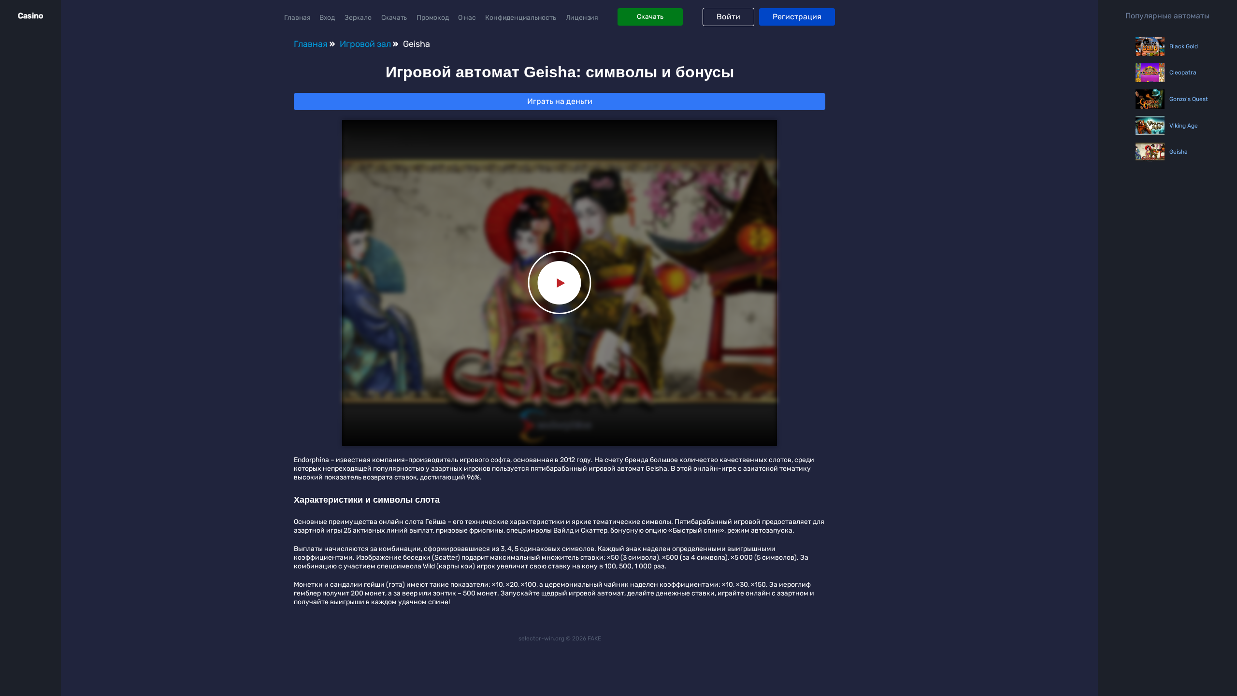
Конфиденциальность (520, 18)
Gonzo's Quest (1184, 99)
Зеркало (358, 18)
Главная (297, 18)
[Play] (559, 283)
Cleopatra (1182, 72)
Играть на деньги (559, 101)
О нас (466, 18)
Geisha (1178, 152)
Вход (327, 18)
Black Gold (1183, 46)
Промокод (432, 18)
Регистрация (797, 16)
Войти (728, 16)
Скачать (394, 18)
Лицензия (582, 18)
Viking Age (1183, 126)
